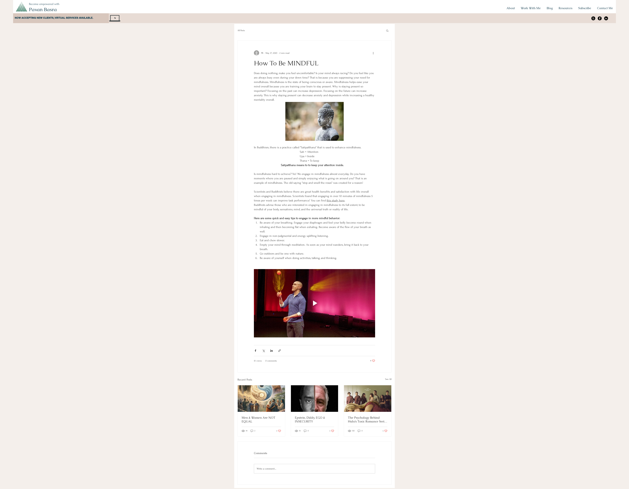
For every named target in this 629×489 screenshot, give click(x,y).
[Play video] (314, 303)
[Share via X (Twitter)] (263, 350)
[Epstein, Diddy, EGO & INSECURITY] (314, 398)
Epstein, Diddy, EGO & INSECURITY (310, 419)
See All (388, 379)
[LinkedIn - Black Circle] (606, 18)
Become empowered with (44, 4)
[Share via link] (279, 350)
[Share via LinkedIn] (271, 350)
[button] (387, 30)
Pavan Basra (43, 9)
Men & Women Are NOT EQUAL (258, 419)
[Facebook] (600, 18)
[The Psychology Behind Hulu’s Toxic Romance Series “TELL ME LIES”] (367, 398)
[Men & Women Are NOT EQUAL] (261, 398)
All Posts (241, 30)
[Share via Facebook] (255, 350)
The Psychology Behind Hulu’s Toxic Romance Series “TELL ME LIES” (367, 419)
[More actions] (373, 53)
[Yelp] (593, 18)
